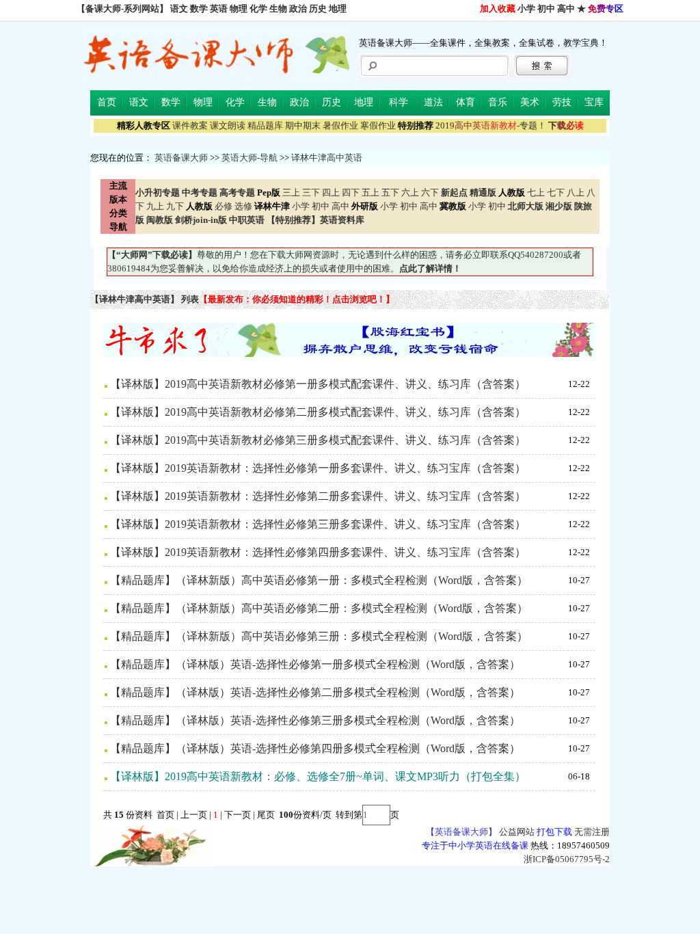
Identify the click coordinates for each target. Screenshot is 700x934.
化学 (258, 8)
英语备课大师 (181, 157)
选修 (243, 206)
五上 (370, 192)
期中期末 (303, 125)
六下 (430, 192)
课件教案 (190, 125)
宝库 (594, 102)
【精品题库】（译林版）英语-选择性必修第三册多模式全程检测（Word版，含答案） (315, 720)
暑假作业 (340, 125)
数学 (199, 8)
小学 (526, 8)
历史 (318, 8)
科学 (398, 102)
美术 (529, 102)
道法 (433, 102)
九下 (175, 206)
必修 (223, 206)
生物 (278, 8)
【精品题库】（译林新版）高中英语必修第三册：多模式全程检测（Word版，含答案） (319, 636)
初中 (546, 8)
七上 (536, 192)
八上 (575, 192)
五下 (390, 192)
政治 (298, 8)
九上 (155, 206)
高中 (566, 8)
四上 (331, 192)
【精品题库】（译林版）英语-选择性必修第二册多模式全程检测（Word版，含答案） (315, 692)
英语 (219, 8)
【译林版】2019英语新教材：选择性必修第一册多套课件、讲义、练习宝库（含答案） (318, 468)
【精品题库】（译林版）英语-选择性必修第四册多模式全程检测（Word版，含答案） (315, 748)
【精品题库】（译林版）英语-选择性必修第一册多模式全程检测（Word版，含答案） (315, 664)
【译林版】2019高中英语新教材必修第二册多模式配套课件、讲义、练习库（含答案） (318, 412)
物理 (238, 8)
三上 (291, 192)
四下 (351, 192)
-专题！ (490, 125)
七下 (556, 192)
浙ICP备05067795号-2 (567, 859)
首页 (106, 102)
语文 (179, 8)
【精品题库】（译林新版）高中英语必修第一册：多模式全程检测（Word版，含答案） (319, 580)
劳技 (561, 102)
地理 (338, 8)
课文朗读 (227, 125)
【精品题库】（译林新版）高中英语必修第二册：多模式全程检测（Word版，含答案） (319, 608)
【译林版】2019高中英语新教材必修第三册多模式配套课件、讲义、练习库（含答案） (318, 440)
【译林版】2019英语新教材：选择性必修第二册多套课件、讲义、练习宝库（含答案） (318, 496)
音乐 (497, 102)
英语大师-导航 (249, 157)
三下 (311, 192)
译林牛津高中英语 (326, 157)
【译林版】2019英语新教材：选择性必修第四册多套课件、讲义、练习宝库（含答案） (318, 552)
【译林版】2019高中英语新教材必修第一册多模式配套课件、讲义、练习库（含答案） (318, 384)
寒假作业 (378, 125)
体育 (465, 102)
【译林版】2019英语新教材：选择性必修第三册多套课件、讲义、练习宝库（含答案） (318, 524)
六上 (410, 192)
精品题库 (265, 125)
